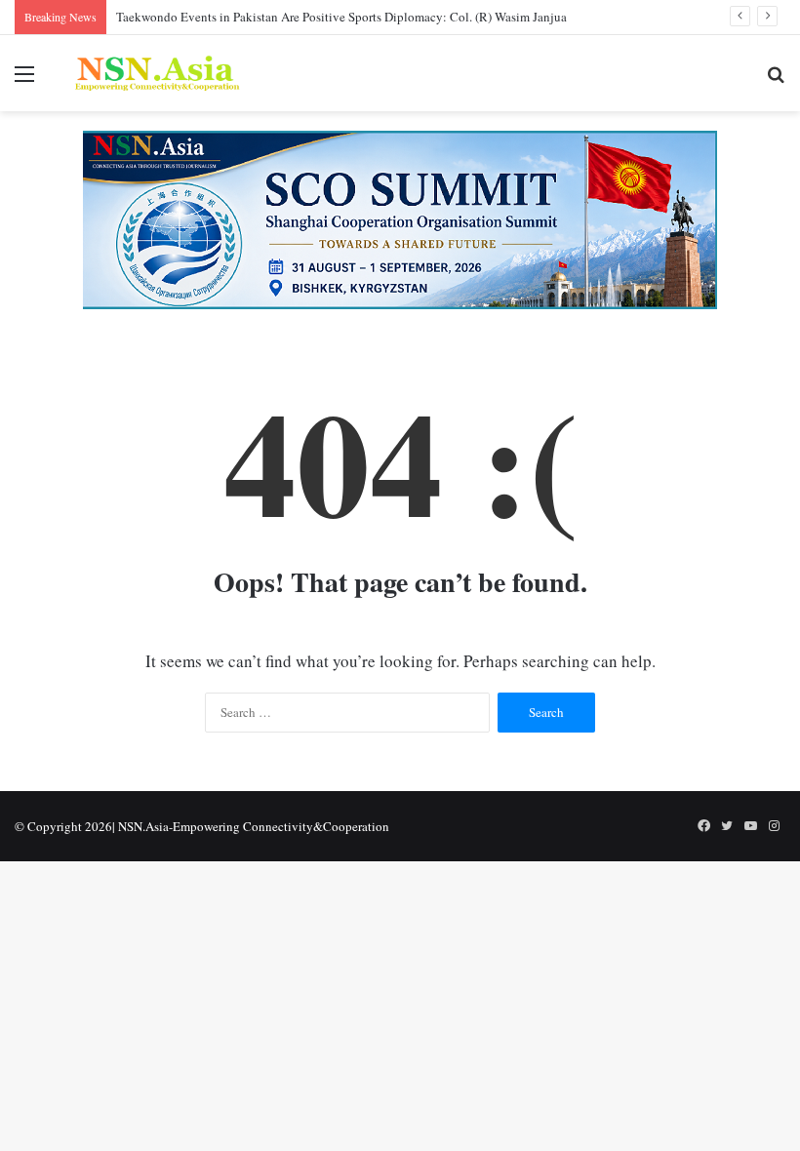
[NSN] (156, 73)
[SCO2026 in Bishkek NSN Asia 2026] (400, 217)
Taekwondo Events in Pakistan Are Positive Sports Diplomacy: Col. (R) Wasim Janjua (341, 16)
